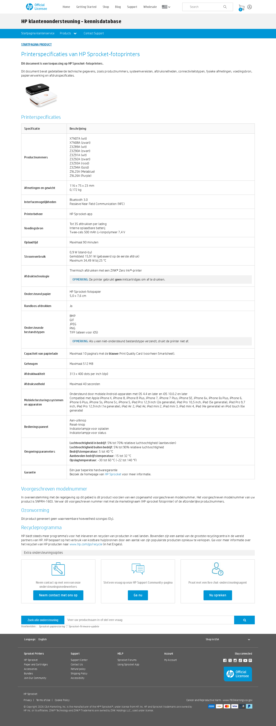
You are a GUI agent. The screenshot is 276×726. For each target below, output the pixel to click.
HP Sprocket (113, 474)
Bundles (28, 673)
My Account (170, 660)
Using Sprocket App (128, 664)
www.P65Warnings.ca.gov (237, 700)
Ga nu (138, 595)
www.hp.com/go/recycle (86, 544)
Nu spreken (217, 595)
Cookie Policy (62, 700)
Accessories (30, 669)
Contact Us (77, 664)
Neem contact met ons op (58, 595)
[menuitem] (38, 33)
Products (66, 33)
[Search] (244, 620)
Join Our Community (35, 678)
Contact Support (94, 33)
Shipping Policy (79, 673)
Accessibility (77, 678)
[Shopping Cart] (242, 8)
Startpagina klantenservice (38, 33)
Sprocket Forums (127, 660)
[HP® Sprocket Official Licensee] (36, 7)
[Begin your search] (225, 7)
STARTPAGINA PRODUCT (36, 44)
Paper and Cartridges (36, 664)
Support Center (79, 660)
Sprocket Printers (34, 653)
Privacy (28, 700)
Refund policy (78, 669)
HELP (120, 653)
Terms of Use (43, 700)
